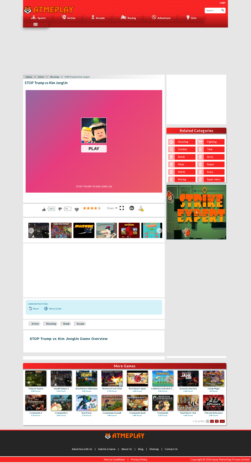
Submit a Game (106, 449)
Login (222, 3)
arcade (100, 17)
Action (35, 323)
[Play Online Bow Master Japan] (137, 378)
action (71, 17)
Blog (140, 449)
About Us (126, 449)
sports (42, 17)
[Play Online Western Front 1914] (111, 378)
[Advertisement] (125, 50)
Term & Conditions (114, 459)
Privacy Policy (139, 459)
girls (193, 17)
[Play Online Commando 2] (61, 403)
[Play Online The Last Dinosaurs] (213, 403)
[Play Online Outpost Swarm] (35, 378)
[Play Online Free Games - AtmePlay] (49, 8)
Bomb (66, 323)
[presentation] (31, 231)
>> (222, 421)
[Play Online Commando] (162, 403)
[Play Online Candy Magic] (213, 378)
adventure (164, 17)
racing (132, 17)
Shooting (51, 323)
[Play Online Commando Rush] (137, 403)
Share (110, 208)
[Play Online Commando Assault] (111, 403)
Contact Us (171, 449)
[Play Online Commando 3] (35, 403)
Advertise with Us (82, 449)
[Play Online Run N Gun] (86, 403)
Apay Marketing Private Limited (231, 459)
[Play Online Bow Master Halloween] (86, 378)
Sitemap (154, 449)
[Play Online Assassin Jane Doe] (188, 378)
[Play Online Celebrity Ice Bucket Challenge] (162, 378)
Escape (80, 323)
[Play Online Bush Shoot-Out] (188, 403)
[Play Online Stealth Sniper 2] (61, 378)
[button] (223, 10)
